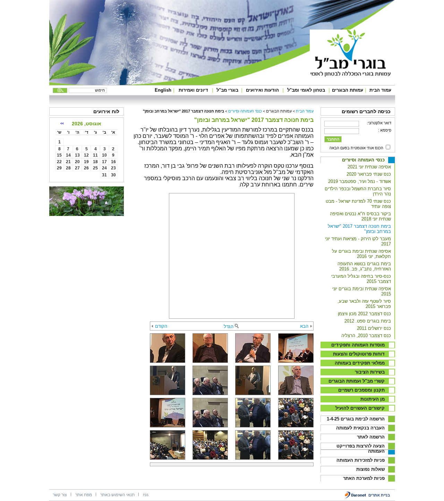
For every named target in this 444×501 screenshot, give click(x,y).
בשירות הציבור (370, 372)
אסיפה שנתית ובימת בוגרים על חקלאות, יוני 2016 (361, 254)
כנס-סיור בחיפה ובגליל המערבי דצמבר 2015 (361, 279)
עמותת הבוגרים (347, 90)
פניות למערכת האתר (364, 478)
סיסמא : (384, 130)
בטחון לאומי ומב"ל (306, 90)
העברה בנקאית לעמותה (360, 428)
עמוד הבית (380, 90)
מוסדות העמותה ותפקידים (358, 345)
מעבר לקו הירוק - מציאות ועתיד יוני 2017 (358, 241)
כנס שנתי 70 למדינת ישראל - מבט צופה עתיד (358, 204)
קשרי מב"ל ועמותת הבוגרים (356, 381)
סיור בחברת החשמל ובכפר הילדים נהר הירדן (358, 191)
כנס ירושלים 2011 (374, 328)
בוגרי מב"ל (227, 90)
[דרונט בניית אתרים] (356, 497)
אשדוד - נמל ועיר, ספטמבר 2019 (359, 181)
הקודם (161, 326)
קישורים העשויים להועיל (360, 408)
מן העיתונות (372, 399)
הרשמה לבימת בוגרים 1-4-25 (356, 418)
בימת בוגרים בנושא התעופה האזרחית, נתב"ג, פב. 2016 (364, 266)
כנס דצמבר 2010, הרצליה (366, 335)
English (163, 90)
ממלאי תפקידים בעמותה (360, 363)
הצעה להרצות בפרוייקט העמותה (360, 448)
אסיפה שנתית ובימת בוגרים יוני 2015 (361, 291)
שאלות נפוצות (370, 469)
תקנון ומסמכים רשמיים (361, 390)
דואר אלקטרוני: (379, 123)
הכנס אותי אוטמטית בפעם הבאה (356, 148)
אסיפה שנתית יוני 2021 (369, 166)
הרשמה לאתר (371, 437)
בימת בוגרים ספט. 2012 (367, 321)
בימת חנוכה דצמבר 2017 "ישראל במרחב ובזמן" (359, 229)
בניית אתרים (379, 495)
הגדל (228, 326)
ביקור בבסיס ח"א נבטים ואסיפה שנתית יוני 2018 (360, 216)
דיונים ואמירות (193, 90)
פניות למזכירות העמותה (360, 460)
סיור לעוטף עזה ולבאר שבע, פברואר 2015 (364, 304)
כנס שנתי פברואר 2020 (369, 174)
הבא (304, 326)
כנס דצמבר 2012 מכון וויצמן (364, 313)
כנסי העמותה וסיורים (363, 159)
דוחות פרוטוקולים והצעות (359, 354)
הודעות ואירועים (262, 90)
